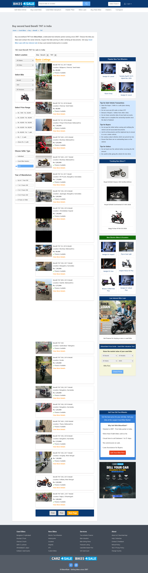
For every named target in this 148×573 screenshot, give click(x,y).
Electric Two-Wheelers (55, 535)
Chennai (19, 542)
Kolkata (19, 551)
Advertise (119, 538)
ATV (49, 548)
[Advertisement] (74, 18)
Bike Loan (82, 10)
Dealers (108, 10)
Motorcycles (52, 538)
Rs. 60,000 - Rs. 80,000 (25, 127)
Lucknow (24, 545)
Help (113, 538)
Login (128, 4)
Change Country (116, 551)
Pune (24, 538)
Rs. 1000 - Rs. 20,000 (24, 113)
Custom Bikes (52, 551)
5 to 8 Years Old (23, 195)
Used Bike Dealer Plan (86, 548)
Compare (119, 10)
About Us (114, 535)
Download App (123, 535)
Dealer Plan (70, 10)
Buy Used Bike (36, 10)
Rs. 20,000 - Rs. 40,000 (25, 118)
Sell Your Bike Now (117, 452)
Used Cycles (26, 551)
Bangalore (20, 535)
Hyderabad (27, 535)
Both (19, 166)
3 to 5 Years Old (23, 190)
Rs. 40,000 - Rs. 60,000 (25, 123)
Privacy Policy (120, 548)
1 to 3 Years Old (23, 185)
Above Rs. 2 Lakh (23, 142)
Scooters (51, 542)
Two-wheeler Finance (86, 535)
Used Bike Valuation (53, 10)
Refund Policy (116, 545)
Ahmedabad (20, 548)
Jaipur (27, 548)
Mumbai (19, 538)
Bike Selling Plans (85, 542)
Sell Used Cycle (84, 551)
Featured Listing (85, 545)
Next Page (73, 513)
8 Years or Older (23, 200)
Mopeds (50, 545)
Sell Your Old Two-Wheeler (117, 412)
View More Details (59, 76)
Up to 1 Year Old (23, 180)
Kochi (24, 542)
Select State (114, 4)
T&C (113, 548)
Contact (114, 542)
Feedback (121, 542)
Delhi (18, 545)
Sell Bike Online (20, 10)
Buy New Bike (96, 10)
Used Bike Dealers (23, 161)
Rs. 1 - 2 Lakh (22, 137)
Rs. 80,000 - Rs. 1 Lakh (25, 132)
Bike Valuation (84, 538)
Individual (21, 156)
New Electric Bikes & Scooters (117, 237)
